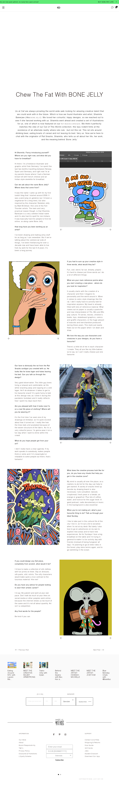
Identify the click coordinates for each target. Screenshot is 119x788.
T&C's (21, 748)
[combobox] (58, 756)
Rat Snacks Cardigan (70, 124)
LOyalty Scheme (25, 756)
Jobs (86, 751)
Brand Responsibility (27, 745)
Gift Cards (89, 748)
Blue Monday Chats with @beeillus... (107, 675)
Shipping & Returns (92, 742)
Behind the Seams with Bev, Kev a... (59, 675)
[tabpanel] (59, 750)
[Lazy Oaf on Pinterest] (59, 735)
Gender (70, 694)
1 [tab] (58, 774)
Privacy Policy (24, 751)
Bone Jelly (35, 117)
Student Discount (91, 754)
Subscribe (59, 760)
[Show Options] (70, 756)
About (21, 742)
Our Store (22, 740)
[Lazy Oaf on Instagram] (65, 735)
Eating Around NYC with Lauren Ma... (11, 675)
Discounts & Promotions (28, 754)
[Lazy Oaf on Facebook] (53, 735)
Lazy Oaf (96, 779)
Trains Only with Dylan (43, 673)
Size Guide (89, 745)
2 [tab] (60, 774)
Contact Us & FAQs (92, 740)
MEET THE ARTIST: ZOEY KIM (91, 673)
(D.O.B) (40, 694)
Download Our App (92, 756)
